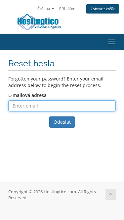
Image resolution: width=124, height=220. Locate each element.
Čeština (44, 8)
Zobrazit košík (103, 8)
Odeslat (62, 122)
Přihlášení (67, 8)
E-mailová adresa (27, 95)
